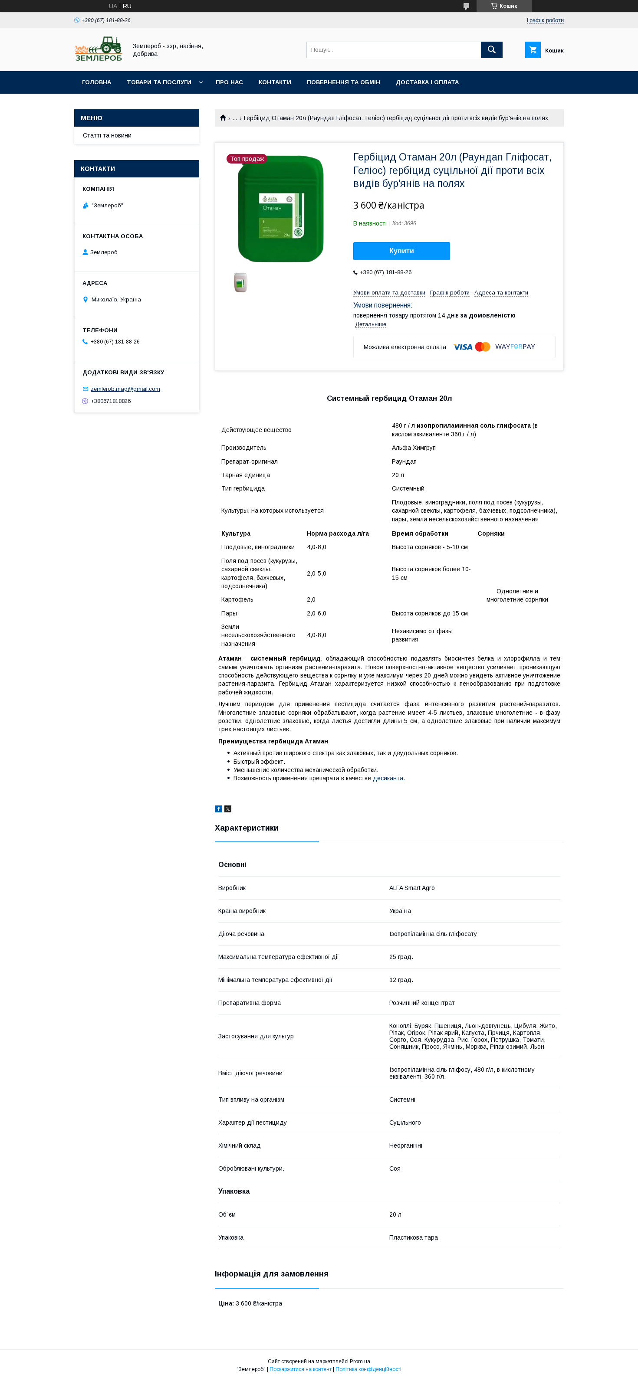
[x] (227, 810)
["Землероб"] (98, 59)
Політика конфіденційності (368, 1369)
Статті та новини (107, 135)
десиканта (388, 778)
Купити (401, 251)
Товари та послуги (159, 82)
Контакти (275, 82)
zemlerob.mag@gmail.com (125, 389)
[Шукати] (492, 50)
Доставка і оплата (427, 82)
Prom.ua (360, 1361)
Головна (96, 82)
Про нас (229, 82)
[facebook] (218, 810)
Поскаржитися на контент (301, 1369)
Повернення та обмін (343, 82)
